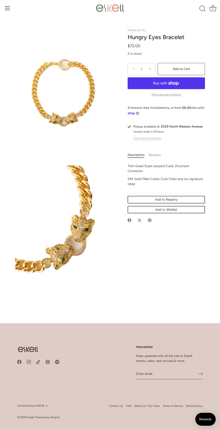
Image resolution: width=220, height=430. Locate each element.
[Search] (202, 9)
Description (136, 155)
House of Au (137, 30)
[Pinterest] (48, 362)
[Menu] (7, 8)
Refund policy (194, 405)
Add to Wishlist (166, 210)
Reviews (155, 155)
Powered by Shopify (47, 417)
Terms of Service (173, 405)
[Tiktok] (38, 362)
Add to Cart (181, 69)
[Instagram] (29, 362)
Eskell (30, 417)
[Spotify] (57, 362)
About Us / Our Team (147, 405)
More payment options (166, 94)
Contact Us (116, 405)
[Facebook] (19, 362)
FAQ (128, 405)
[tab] (138, 154)
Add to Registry (166, 199)
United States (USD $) (30, 405)
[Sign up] (201, 374)
